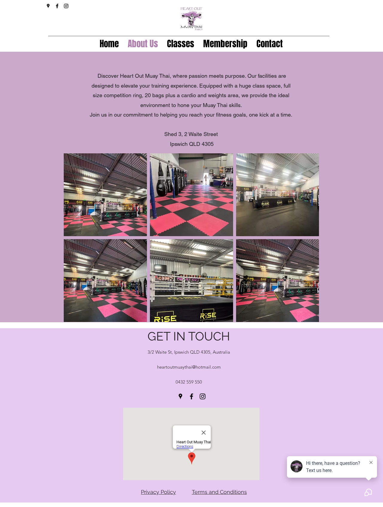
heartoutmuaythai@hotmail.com (189, 367)
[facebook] (57, 6)
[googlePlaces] (48, 6)
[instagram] (66, 6)
